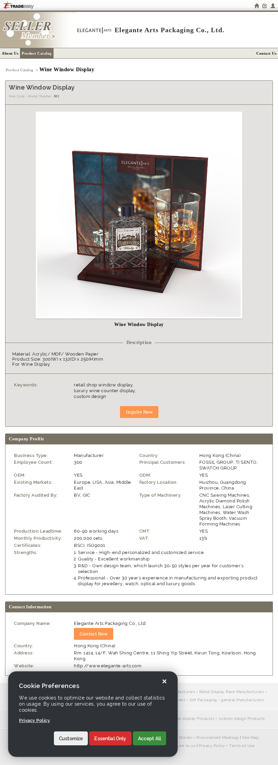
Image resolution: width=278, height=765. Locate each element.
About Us (10, 53)
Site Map (250, 737)
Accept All (149, 738)
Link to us (186, 746)
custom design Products (242, 718)
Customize (71, 738)
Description (139, 342)
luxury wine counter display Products (178, 718)
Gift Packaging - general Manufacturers (227, 700)
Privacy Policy (212, 746)
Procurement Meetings (217, 737)
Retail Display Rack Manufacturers (231, 692)
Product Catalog (37, 53)
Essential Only (110, 738)
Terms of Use (241, 746)
